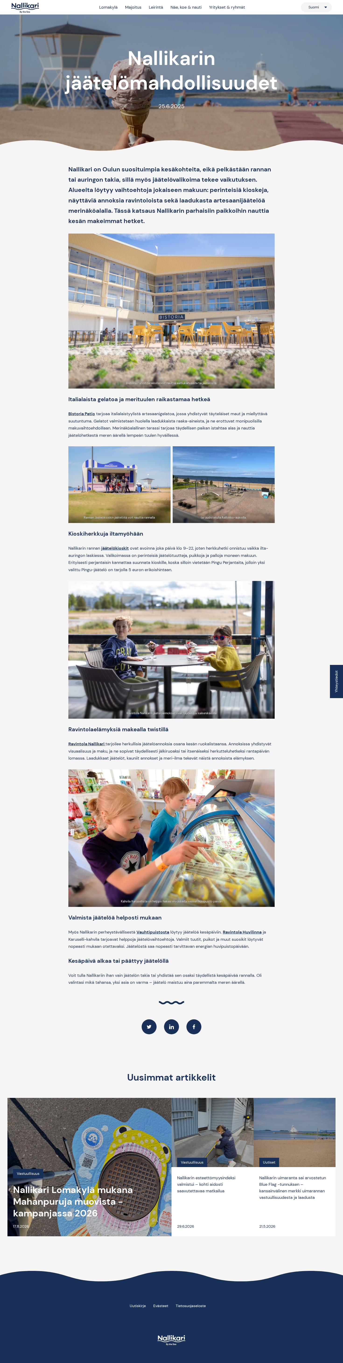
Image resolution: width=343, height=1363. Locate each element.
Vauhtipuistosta (152, 932)
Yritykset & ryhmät (227, 7)
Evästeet (160, 1305)
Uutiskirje (138, 1305)
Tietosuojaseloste (191, 1305)
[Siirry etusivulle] (25, 8)
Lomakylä (108, 7)
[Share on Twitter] (149, 1026)
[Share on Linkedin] (171, 1026)
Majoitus (133, 7)
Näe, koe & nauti (186, 7)
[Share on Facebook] (193, 1026)
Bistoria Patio (81, 414)
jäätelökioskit (115, 548)
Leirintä (156, 7)
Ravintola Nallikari (86, 744)
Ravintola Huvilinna (242, 932)
